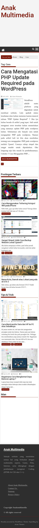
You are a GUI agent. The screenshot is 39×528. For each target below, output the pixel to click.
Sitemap (11, 491)
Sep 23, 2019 (6, 374)
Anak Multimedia (17, 11)
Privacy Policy (14, 494)
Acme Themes (19, 524)
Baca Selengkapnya (9, 159)
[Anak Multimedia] (3, 49)
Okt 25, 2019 (6, 321)
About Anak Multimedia (18, 485)
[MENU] (36, 49)
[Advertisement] (19, 34)
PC (2, 164)
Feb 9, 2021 (6, 276)
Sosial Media (8, 253)
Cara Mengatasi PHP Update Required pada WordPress (19, 80)
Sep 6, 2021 (6, 200)
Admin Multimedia (17, 96)
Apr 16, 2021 (6, 237)
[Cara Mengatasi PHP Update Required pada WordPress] (12, 100)
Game (3, 289)
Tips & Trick (18, 344)
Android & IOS (6, 213)
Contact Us (13, 488)
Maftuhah (15, 374)
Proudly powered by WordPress (11, 522)
